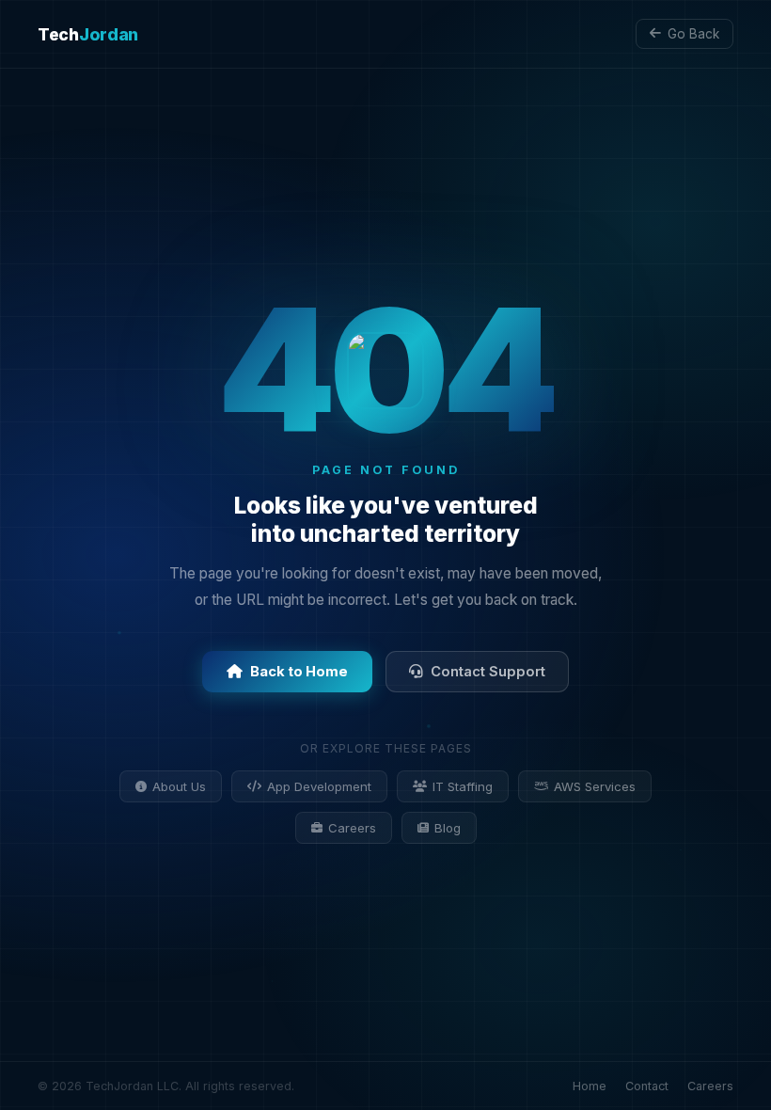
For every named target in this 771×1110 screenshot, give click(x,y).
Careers (352, 827)
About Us (179, 786)
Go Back (693, 33)
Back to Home (299, 671)
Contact (647, 1086)
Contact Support (488, 671)
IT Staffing (463, 786)
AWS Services (595, 786)
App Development (319, 786)
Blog (447, 827)
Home (589, 1086)
